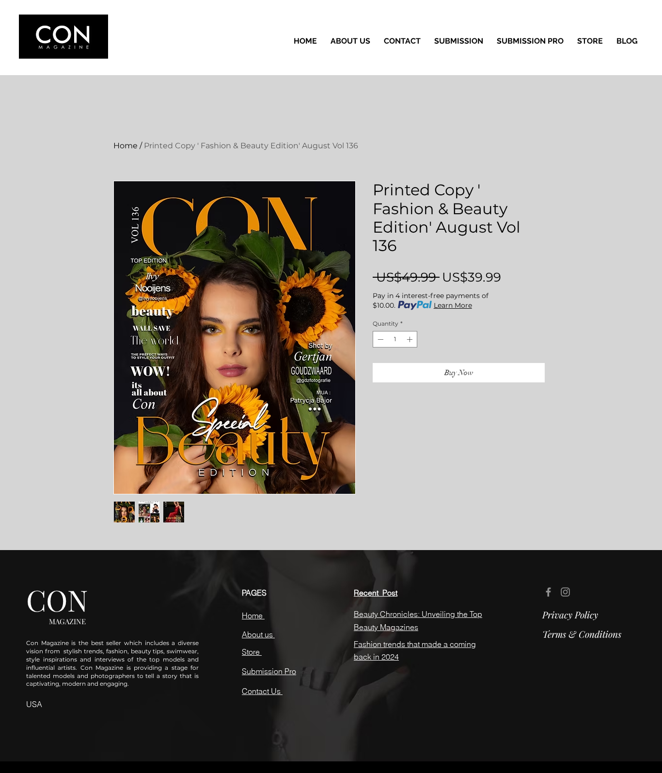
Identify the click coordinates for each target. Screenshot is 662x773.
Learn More (453, 305)
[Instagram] (565, 592)
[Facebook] (548, 592)
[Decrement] (379, 339)
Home (125, 145)
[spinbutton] (395, 339)
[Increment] (410, 339)
